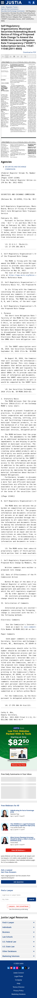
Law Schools (7, 937)
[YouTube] (11, 968)
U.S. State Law (8, 946)
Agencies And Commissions (9, 9)
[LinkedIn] (8, 968)
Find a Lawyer (7, 890)
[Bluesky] (23, 968)
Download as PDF (29, 52)
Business (6, 932)
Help (18, 983)
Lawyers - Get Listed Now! (18, 906)
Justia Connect (18, 973)
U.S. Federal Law (9, 941)
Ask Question (18, 882)
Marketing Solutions (10, 956)
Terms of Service (18, 987)
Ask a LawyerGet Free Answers (8, 871)
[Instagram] (17, 968)
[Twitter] (25, 968)
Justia (3, 7)
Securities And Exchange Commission (13, 11)
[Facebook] (14, 968)
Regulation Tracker (12, 7)
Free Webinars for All (10, 806)
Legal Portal (18, 976)
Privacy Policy (18, 990)
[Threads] (20, 968)
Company (18, 980)
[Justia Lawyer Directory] (28, 968)
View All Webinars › (18, 850)
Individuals (6, 927)
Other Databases (9, 951)
